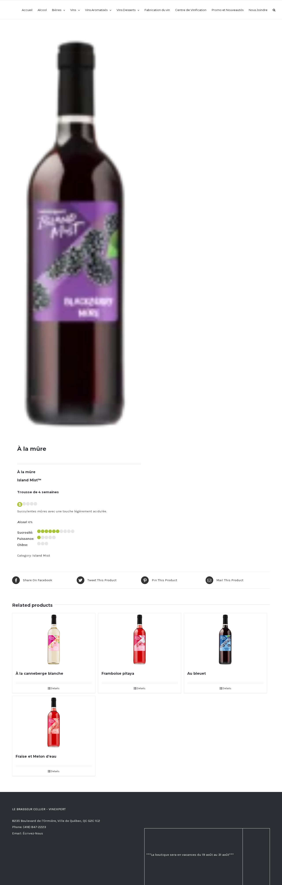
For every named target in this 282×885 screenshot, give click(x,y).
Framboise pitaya (118, 673)
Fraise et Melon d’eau (36, 756)
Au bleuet (196, 673)
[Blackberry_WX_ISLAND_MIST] (76, 233)
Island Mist (41, 555)
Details (55, 688)
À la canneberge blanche (39, 673)
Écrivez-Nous (33, 833)
